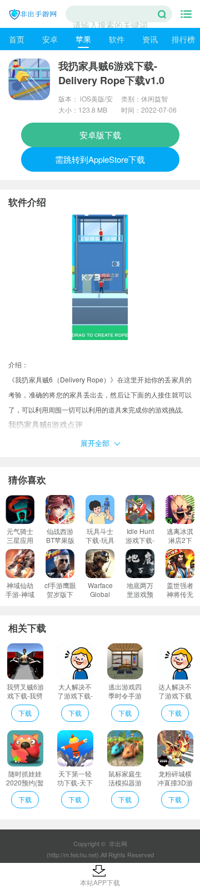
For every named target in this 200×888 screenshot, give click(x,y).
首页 (16, 39)
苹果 (83, 39)
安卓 (50, 39)
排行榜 (183, 39)
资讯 (150, 39)
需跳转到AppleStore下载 (100, 159)
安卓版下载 (100, 134)
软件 (116, 39)
